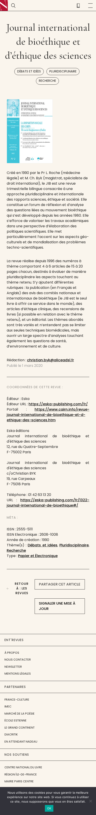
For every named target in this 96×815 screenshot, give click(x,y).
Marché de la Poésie (19, 713)
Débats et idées (29, 71)
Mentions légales (17, 673)
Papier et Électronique (38, 555)
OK (49, 808)
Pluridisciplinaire (63, 71)
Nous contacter (17, 659)
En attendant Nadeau (20, 741)
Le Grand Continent (19, 727)
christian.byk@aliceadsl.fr (50, 360)
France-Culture (16, 699)
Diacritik (11, 734)
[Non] (90, 801)
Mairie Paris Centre (19, 781)
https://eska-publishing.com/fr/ (58, 404)
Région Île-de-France (20, 774)
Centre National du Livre (23, 767)
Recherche (47, 81)
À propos (11, 653)
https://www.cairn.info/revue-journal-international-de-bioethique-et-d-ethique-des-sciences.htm (48, 415)
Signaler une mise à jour (57, 606)
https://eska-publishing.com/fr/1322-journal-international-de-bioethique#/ (48, 502)
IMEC (7, 706)
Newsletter (13, 667)
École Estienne (15, 720)
